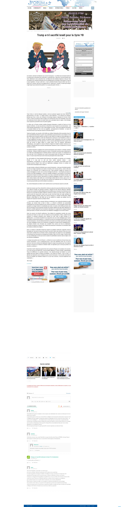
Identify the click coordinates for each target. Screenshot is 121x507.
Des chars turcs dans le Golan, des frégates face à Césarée (82, 193)
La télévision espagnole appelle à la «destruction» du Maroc (82, 219)
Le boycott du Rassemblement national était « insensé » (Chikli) (83, 232)
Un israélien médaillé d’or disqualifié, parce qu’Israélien (83, 180)
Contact (92, 505)
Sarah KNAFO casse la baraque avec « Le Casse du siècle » (84, 140)
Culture (74, 8)
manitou (33, 433)
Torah (67, 8)
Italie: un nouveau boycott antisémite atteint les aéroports (83, 153)
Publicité (88, 505)
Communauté (36, 8)
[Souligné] (36, 401)
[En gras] (32, 401)
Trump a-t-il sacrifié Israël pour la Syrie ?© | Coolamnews (44, 457)
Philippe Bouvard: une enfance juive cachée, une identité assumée (82, 206)
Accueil (30, 8)
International (59, 8)
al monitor (29, 263)
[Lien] (46, 401)
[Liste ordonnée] (39, 401)
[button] (92, 8)
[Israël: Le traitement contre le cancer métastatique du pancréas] (64, 371)
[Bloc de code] (45, 401)
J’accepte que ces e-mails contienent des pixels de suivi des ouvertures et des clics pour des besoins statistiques (84, 70)
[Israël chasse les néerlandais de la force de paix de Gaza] (34, 371)
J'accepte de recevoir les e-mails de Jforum (83, 67)
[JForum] (60, 3)
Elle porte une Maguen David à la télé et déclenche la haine (83, 245)
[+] (49, 401)
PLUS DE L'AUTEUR (45, 364)
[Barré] (37, 401)
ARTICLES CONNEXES (33, 364)
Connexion (68, 393)
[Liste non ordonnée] (41, 401)
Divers (80, 8)
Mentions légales (83, 505)
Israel (44, 8)
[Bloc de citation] (43, 401)
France (50, 8)
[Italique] (34, 401)
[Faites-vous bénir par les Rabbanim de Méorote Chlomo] (60, 20)
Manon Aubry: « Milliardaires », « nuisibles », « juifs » (84, 127)
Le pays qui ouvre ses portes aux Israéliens (82, 166)
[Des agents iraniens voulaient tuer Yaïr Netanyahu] (49, 371)
